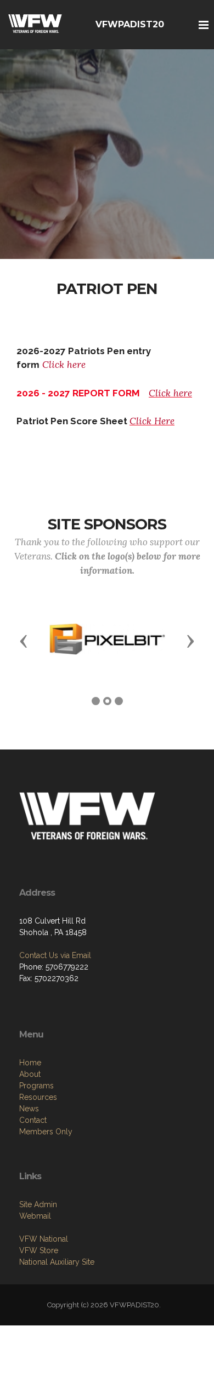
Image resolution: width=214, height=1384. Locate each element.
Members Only (45, 1131)
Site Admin (38, 1204)
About (30, 1074)
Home (30, 1062)
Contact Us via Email (55, 955)
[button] (23, 640)
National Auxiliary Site (56, 1262)
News (29, 1108)
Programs (36, 1085)
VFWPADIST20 (129, 24)
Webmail (35, 1216)
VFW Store (38, 1250)
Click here (64, 365)
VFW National (43, 1239)
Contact (33, 1120)
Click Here (151, 421)
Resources (38, 1097)
